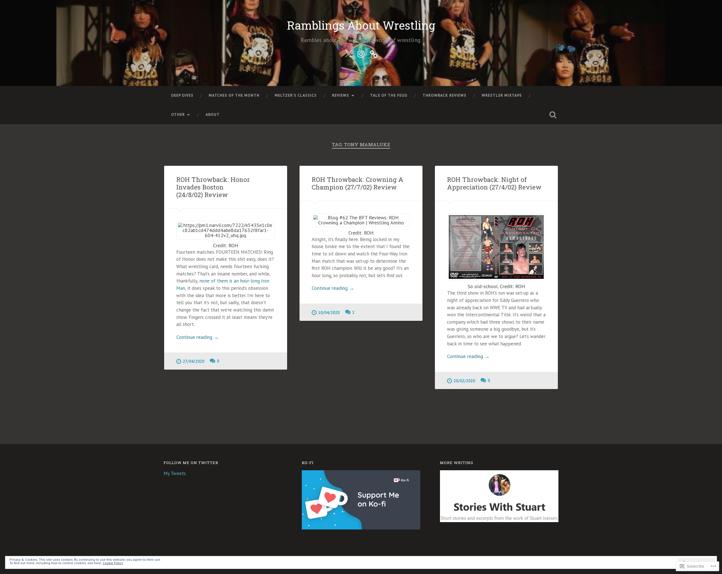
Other (178, 114)
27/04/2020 (193, 361)
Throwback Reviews (444, 95)
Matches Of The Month (234, 95)
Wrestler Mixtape (502, 95)
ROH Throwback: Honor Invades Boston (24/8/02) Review (213, 187)
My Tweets (175, 473)
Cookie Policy (113, 563)
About (213, 114)
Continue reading (197, 337)
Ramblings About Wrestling (361, 25)
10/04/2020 (329, 312)
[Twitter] (348, 53)
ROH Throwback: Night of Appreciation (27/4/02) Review (494, 183)
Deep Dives (182, 95)
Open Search (552, 114)
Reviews (340, 95)
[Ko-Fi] (373, 53)
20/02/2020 (464, 380)
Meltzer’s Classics (296, 95)
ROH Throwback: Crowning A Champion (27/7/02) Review (357, 183)
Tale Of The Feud (388, 95)
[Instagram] (361, 53)
